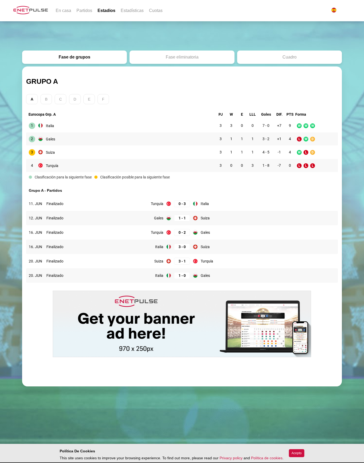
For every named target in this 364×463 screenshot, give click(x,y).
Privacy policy (231, 458)
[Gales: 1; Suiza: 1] (182, 218)
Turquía (52, 166)
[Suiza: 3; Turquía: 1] (182, 261)
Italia (50, 126)
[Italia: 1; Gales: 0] (182, 275)
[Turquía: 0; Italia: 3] (182, 203)
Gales (50, 139)
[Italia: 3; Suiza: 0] (182, 247)
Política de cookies (266, 458)
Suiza (50, 152)
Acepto (297, 453)
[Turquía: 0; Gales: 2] (182, 232)
